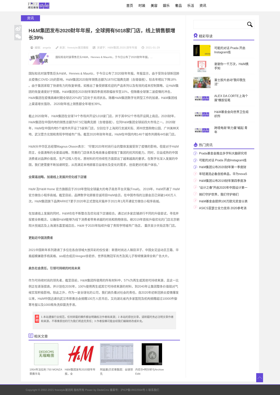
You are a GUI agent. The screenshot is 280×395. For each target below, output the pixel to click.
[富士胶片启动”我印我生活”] (205, 87)
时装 (141, 6)
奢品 (178, 6)
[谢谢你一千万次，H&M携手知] (202, 71)
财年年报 (131, 47)
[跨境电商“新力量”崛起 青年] (201, 135)
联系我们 (153, 389)
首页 (129, 6)
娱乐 (166, 6)
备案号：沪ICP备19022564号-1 (129, 389)
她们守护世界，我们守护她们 (219, 194)
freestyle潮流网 (39, 5)
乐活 (190, 6)
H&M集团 (113, 47)
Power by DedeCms (97, 389)
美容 (154, 6)
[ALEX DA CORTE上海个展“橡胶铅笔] (201, 103)
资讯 (202, 6)
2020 (123, 47)
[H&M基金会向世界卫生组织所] (201, 119)
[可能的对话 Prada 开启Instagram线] (203, 55)
